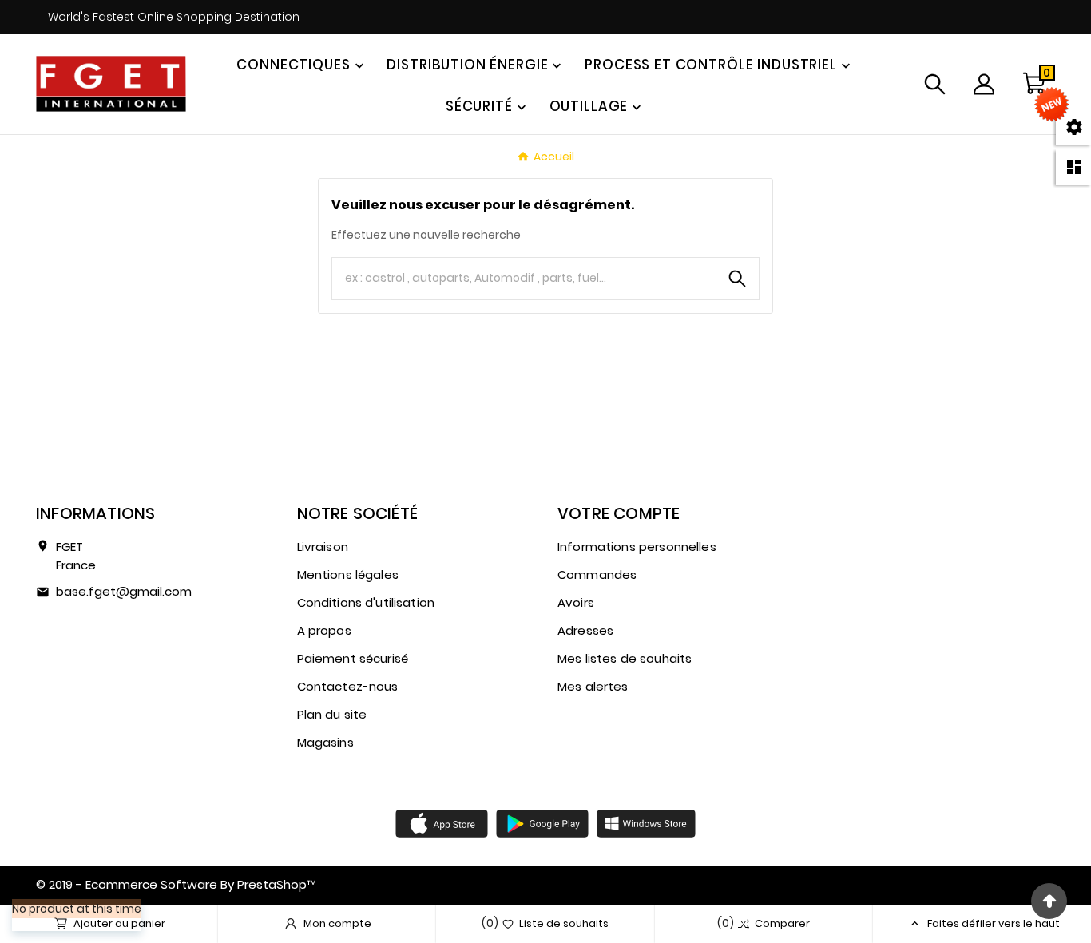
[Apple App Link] (441, 822)
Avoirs (575, 602)
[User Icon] (984, 84)
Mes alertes (593, 686)
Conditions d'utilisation (366, 602)
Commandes (597, 574)
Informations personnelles (636, 546)
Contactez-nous (348, 686)
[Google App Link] (542, 822)
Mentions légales (348, 574)
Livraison (322, 546)
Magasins (325, 742)
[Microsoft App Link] (646, 822)
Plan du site (332, 714)
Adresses (585, 630)
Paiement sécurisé (353, 658)
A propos (324, 630)
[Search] (737, 278)
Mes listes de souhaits (624, 658)
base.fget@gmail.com (124, 591)
